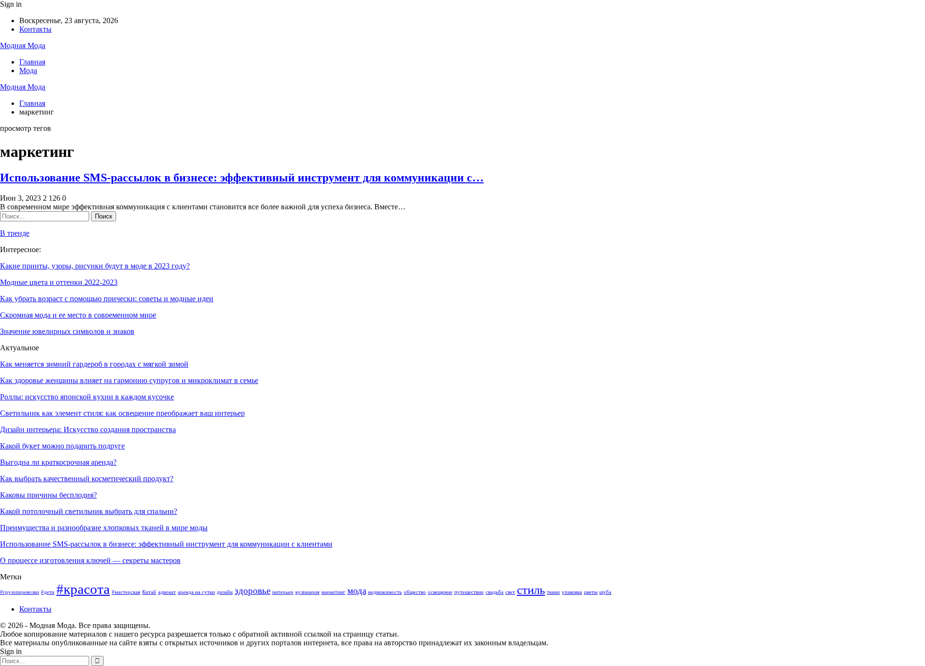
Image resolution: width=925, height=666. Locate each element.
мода (356, 591)
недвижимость (385, 592)
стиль (531, 589)
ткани (553, 592)
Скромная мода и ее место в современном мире (78, 315)
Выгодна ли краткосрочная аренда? (58, 462)
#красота (83, 589)
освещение (440, 592)
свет (510, 592)
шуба (605, 592)
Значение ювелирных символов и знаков (67, 331)
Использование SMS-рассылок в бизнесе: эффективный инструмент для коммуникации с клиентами (166, 544)
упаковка (572, 592)
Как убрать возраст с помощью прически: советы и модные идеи (106, 299)
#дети (47, 592)
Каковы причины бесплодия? (48, 495)
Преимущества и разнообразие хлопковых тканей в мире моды (104, 528)
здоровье (252, 591)
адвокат (167, 592)
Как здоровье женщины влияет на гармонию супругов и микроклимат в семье (129, 380)
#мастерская (126, 592)
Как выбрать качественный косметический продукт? (86, 478)
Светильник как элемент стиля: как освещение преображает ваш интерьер (122, 413)
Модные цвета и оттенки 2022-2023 (59, 282)
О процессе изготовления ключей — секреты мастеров (90, 560)
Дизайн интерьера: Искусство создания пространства (88, 429)
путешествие (469, 592)
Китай (149, 592)
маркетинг (333, 592)
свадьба (494, 592)
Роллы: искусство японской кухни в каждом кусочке (87, 397)
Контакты (35, 29)
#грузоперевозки (19, 592)
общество (415, 592)
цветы (590, 592)
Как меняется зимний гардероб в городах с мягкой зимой (94, 364)
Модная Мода (22, 45)
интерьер (282, 592)
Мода (28, 70)
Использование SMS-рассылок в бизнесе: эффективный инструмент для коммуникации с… (242, 177)
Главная (32, 62)
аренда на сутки (196, 592)
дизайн (225, 592)
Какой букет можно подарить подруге (62, 446)
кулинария (307, 592)
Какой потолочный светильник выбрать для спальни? (88, 511)
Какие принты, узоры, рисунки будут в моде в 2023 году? (95, 266)
